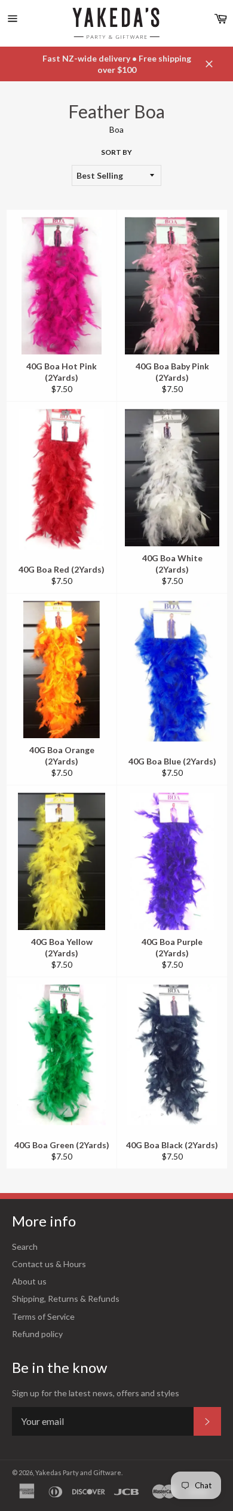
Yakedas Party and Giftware (78, 1472)
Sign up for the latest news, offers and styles (95, 1393)
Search (25, 1246)
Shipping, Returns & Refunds (65, 1298)
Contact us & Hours (49, 1264)
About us (29, 1281)
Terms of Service (43, 1316)
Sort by (116, 152)
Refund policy (37, 1334)
